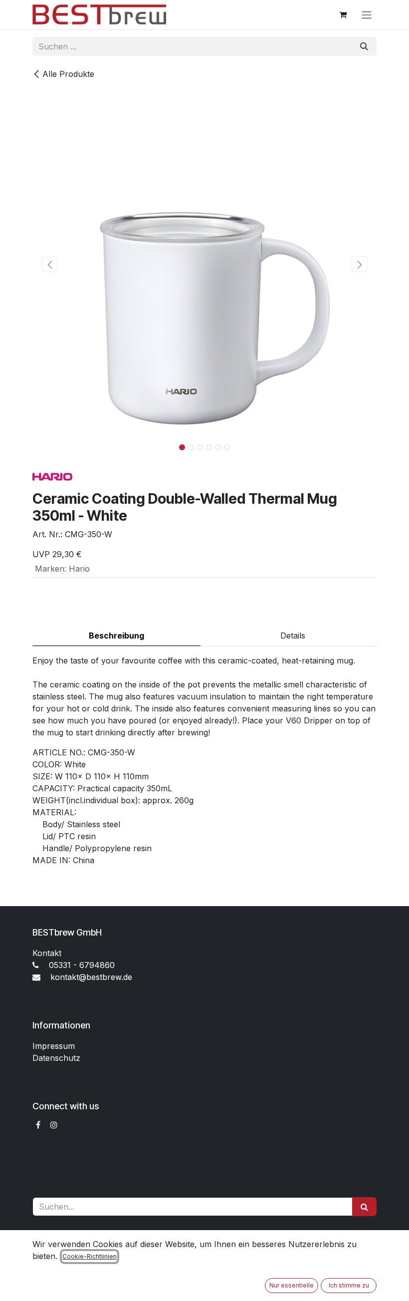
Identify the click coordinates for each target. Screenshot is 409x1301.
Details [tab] (292, 636)
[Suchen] (364, 46)
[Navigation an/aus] (367, 14)
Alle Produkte (68, 74)
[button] (49, 264)
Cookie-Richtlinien (89, 1256)
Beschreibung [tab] (116, 636)
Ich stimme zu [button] (349, 1285)
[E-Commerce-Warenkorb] (343, 14)
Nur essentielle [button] (291, 1285)
